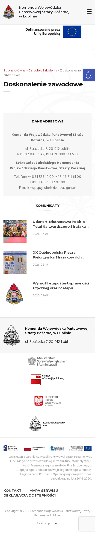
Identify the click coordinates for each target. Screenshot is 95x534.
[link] (89, 75)
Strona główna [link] (14, 70)
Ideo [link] (55, 523)
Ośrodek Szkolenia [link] (42, 70)
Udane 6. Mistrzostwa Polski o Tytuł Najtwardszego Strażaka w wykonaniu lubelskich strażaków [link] (61, 224)
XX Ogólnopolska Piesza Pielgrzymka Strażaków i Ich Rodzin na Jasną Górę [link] (57, 255)
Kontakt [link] (12, 490)
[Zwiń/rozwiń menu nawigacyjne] (88, 12)
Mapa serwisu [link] (44, 490)
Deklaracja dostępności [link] (29, 495)
